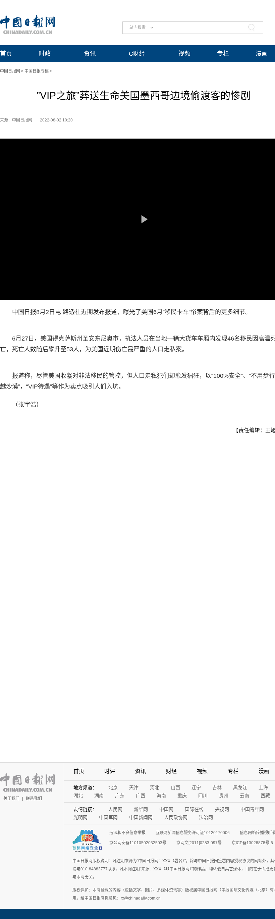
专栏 (223, 53)
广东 (119, 795)
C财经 (137, 53)
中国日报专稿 (36, 71)
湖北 (78, 795)
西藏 (265, 795)
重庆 (182, 795)
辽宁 (196, 787)
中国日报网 (10, 71)
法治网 (206, 817)
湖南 (99, 795)
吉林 (217, 787)
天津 (134, 787)
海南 (161, 795)
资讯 (90, 53)
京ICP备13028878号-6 (252, 842)
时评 (109, 771)
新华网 (141, 809)
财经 (171, 771)
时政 (45, 53)
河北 (154, 787)
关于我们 (11, 798)
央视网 (222, 809)
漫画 (262, 53)
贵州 (223, 795)
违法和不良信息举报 (127, 832)
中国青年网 (252, 809)
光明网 (80, 817)
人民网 (115, 809)
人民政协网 (175, 817)
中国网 (166, 809)
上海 (263, 787)
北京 (113, 787)
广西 (140, 795)
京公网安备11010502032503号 (137, 842)
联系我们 (34, 798)
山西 (175, 787)
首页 (6, 53)
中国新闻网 (141, 817)
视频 (184, 53)
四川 (203, 795)
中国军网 (108, 817)
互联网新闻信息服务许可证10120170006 (193, 832)
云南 (244, 795)
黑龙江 (240, 787)
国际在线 (194, 809)
